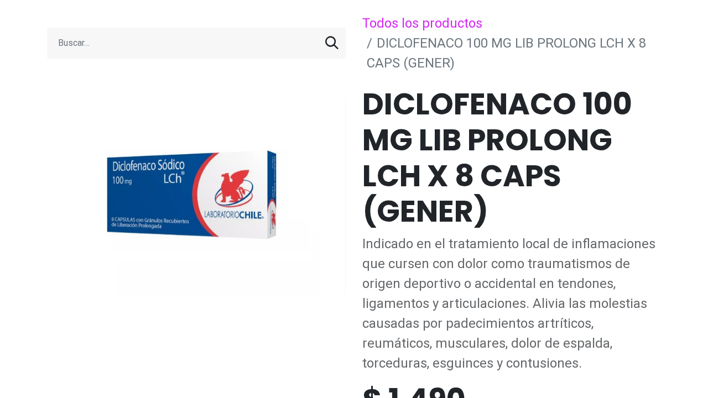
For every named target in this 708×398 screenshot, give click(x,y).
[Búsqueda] (332, 43)
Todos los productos (422, 23)
